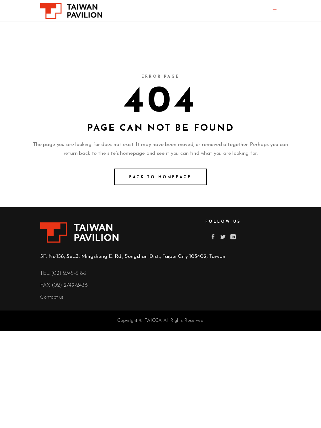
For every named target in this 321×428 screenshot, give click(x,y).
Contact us (52, 297)
